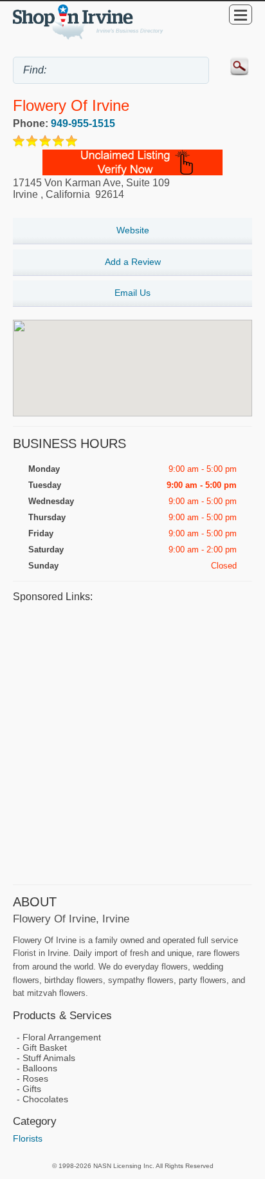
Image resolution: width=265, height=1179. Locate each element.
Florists (27, 1138)
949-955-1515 (83, 123)
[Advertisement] (132, 742)
